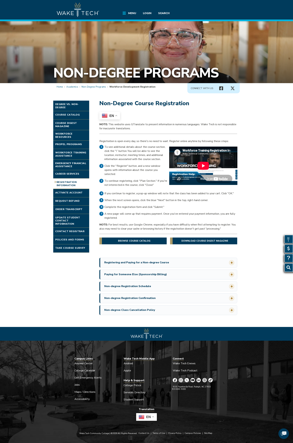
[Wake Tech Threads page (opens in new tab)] (204, 380)
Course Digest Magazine (66, 124)
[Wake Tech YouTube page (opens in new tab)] (193, 380)
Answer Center (83, 363)
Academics (72, 86)
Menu (132, 13)
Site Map (208, 433)
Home (60, 86)
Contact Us (144, 433)
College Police (132, 385)
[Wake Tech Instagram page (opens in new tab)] (181, 380)
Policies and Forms (69, 239)
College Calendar (84, 370)
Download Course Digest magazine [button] (204, 240)
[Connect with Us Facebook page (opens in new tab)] (221, 88)
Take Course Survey (70, 248)
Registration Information (67, 183)
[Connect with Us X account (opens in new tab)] (232, 88)
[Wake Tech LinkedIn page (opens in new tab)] (199, 380)
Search (163, 13)
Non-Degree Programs (136, 73)
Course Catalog (67, 114)
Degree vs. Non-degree (67, 105)
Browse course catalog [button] (134, 240)
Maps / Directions (84, 392)
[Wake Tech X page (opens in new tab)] (187, 380)
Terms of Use (159, 433)
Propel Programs (68, 144)
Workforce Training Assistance (70, 154)
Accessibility (82, 399)
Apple (127, 370)
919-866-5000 (179, 389)
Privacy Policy (174, 433)
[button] (168, 262)
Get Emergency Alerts (88, 378)
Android (128, 363)
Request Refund (67, 201)
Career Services (67, 173)
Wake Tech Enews (184, 363)
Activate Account (69, 192)
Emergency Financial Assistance (70, 165)
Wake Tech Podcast (185, 370)
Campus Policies (193, 433)
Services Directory (134, 392)
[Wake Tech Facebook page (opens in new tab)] (175, 380)
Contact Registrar (69, 231)
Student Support (134, 399)
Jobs (77, 385)
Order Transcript (69, 209)
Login (147, 13)
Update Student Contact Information (67, 220)
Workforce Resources (64, 135)
